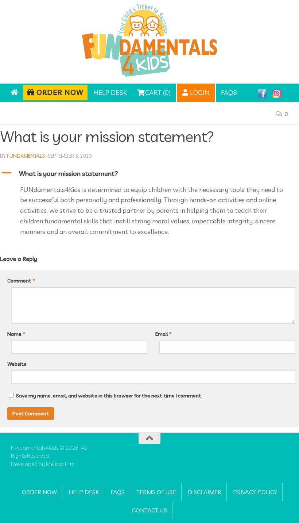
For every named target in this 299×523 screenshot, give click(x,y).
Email (163, 334)
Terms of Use (156, 492)
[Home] (13, 93)
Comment (21, 280)
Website (17, 364)
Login (199, 92)
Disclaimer (204, 492)
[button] (149, 174)
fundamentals (26, 156)
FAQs (229, 92)
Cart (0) (157, 92)
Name (16, 334)
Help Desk (110, 92)
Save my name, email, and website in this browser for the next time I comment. (109, 395)
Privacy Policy (255, 492)
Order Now (59, 92)
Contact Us (149, 510)
